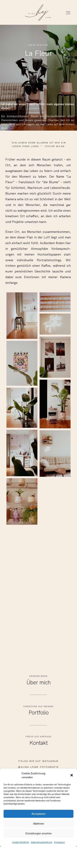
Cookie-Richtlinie (20, 842)
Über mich (38, 682)
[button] (71, 775)
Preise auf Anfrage (39, 736)
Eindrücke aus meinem (38, 706)
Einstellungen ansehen (38, 833)
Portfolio (38, 712)
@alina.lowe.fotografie (38, 766)
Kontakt (38, 742)
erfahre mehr (38, 676)
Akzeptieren (38, 813)
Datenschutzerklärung (41, 842)
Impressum (59, 842)
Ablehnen (38, 823)
